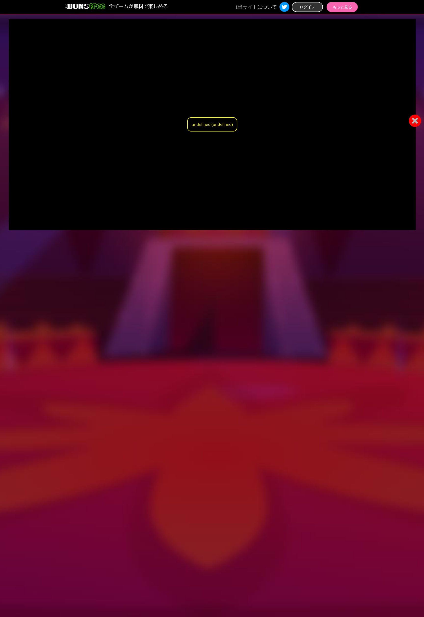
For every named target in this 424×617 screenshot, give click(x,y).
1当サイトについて (256, 7)
